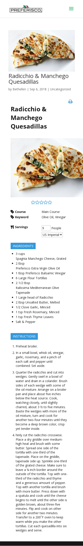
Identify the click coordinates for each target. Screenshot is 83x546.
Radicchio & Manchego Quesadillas (38, 78)
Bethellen (19, 89)
